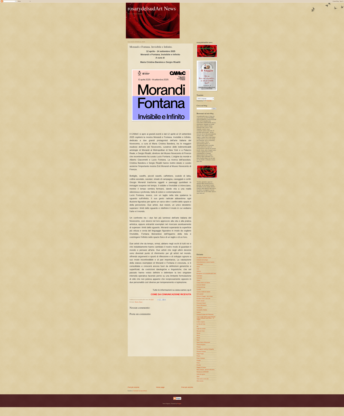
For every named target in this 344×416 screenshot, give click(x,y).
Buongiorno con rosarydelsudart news (206, 273)
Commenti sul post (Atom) (140, 390)
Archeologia (200, 264)
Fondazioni (199, 307)
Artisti (198, 266)
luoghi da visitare (201, 328)
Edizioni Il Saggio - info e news (205, 296)
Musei (140, 302)
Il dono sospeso (201, 322)
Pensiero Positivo (201, 351)
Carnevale (199, 278)
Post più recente (133, 387)
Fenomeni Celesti (201, 303)
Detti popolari (200, 294)
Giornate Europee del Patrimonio (205, 314)
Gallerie (199, 312)
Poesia (198, 356)
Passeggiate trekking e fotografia (205, 349)
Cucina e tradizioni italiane (203, 291)
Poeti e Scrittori (201, 358)
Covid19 (199, 289)
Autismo (199, 271)
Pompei (199, 360)
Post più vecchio (187, 387)
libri (197, 326)
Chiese (198, 280)
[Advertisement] (160, 371)
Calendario (199, 275)
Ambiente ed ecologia (202, 260)
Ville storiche (200, 381)
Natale (198, 337)
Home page (160, 387)
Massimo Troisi (201, 331)
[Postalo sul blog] (160, 300)
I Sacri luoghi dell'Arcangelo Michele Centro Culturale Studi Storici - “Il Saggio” (206, 318)
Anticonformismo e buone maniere (205, 262)
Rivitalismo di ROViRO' (203, 372)
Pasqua (199, 347)
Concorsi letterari (201, 285)
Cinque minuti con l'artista (203, 282)
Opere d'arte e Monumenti (203, 342)
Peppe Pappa (200, 353)
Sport (198, 376)
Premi (198, 363)
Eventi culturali (200, 300)
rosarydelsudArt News (152, 8)
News (198, 340)
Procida (199, 365)
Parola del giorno (201, 344)
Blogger (179, 403)
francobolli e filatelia (202, 310)
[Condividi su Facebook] (163, 300)
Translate (209, 100)
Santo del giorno (201, 374)
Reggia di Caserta (201, 367)
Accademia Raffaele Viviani (204, 257)
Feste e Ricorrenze (201, 305)
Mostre (136, 302)
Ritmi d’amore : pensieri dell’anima (205, 369)
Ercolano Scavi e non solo (203, 298)
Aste (198, 269)
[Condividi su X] (162, 300)
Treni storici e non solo (202, 378)
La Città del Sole (201, 324)
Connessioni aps (201, 287)
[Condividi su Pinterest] (165, 300)
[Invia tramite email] (158, 300)
